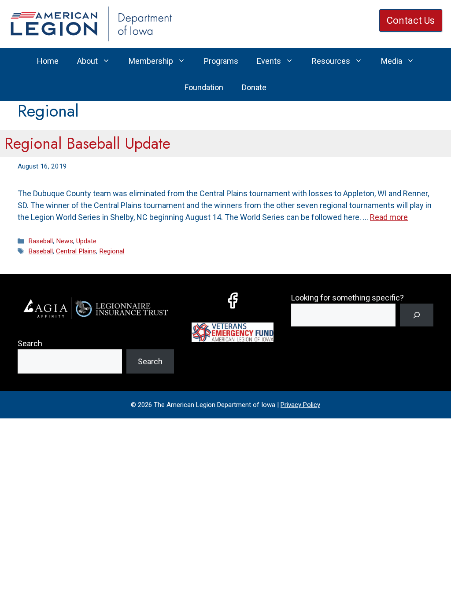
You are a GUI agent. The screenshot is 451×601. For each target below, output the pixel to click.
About (87, 61)
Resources (331, 61)
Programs (221, 61)
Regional (111, 251)
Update (86, 241)
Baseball (40, 241)
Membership (151, 61)
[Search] (416, 315)
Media (391, 61)
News (64, 241)
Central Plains (76, 251)
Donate (254, 87)
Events (269, 61)
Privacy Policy (300, 405)
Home (48, 61)
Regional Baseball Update (87, 143)
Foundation (204, 87)
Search (30, 343)
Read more (389, 217)
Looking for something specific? (347, 297)
